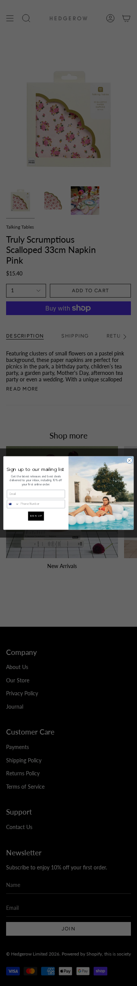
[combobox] (13, 504)
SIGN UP (36, 516)
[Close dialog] (129, 460)
